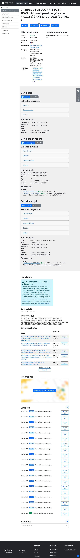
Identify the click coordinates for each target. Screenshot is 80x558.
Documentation (54, 549)
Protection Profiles (41, 3)
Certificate (6, 14)
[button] (67, 407)
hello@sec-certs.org (70, 550)
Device (25, 105)
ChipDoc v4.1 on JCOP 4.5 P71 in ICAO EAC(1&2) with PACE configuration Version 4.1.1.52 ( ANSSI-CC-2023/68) (36, 357)
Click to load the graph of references (44, 390)
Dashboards (73, 3)
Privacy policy (53, 552)
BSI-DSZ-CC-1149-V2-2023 (32, 193)
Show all (44, 370)
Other (25, 115)
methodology (26, 302)
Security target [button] (27, 205)
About (36, 553)
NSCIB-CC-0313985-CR (30, 191)
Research (37, 556)
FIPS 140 (52, 3)
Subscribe (46, 25)
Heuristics (6, 23)
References (6, 27)
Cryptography (27, 151)
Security (25, 228)
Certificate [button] (26, 97)
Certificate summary (9, 11)
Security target (7, 20)
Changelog (53, 555)
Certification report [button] (28, 143)
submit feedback (44, 303)
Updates (5, 30)
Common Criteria (21, 3)
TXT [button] (36, 97)
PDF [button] (32, 97)
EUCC (31, 3)
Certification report (8, 17)
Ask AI (25, 25)
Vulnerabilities (62, 3)
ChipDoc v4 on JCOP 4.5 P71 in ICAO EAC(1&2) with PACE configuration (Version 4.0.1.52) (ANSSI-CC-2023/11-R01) (36, 338)
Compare (35, 25)
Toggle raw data (27, 525)
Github (36, 550)
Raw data (6, 33)
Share (55, 25)
